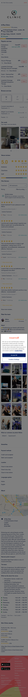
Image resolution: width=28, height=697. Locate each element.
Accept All (14, 355)
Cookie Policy (18, 350)
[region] (14, 348)
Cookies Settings (14, 359)
